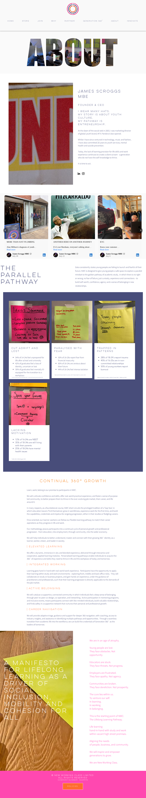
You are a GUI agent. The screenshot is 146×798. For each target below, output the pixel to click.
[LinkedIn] (79, 173)
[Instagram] (83, 173)
